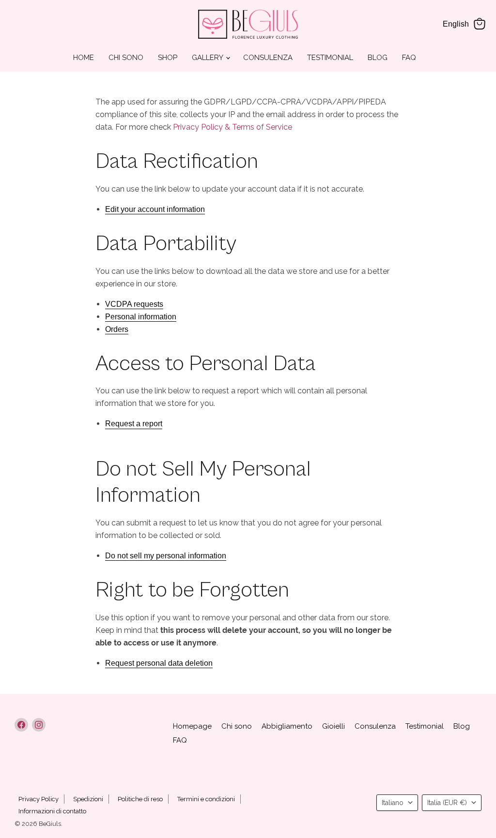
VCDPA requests (134, 304)
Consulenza (268, 57)
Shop (167, 57)
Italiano (392, 803)
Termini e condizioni (206, 799)
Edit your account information (155, 209)
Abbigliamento (287, 726)
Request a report (133, 423)
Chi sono (125, 57)
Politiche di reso (140, 799)
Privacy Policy (38, 799)
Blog (378, 57)
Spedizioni (88, 799)
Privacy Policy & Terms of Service (232, 127)
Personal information (140, 317)
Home (83, 57)
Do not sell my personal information (165, 556)
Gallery (208, 57)
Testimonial (330, 57)
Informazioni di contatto (52, 811)
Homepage (192, 726)
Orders (116, 329)
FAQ (409, 57)
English (456, 24)
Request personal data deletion (159, 663)
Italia (447, 803)
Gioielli (333, 726)
